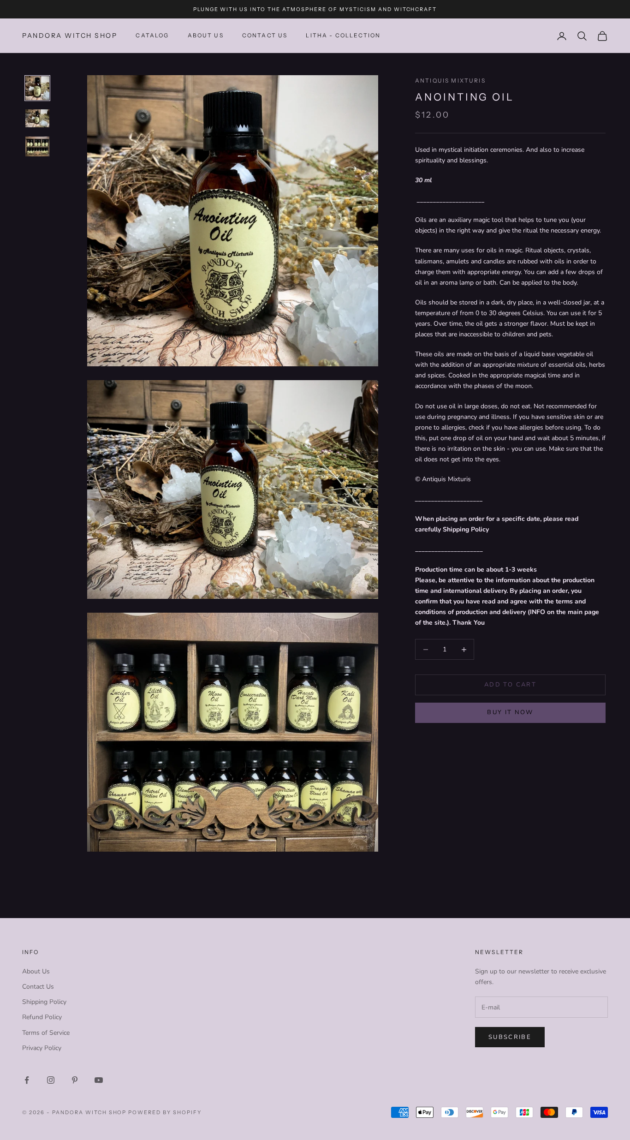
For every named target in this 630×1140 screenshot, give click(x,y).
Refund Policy (42, 1017)
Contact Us (38, 986)
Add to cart (510, 684)
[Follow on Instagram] (50, 1080)
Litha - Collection (343, 35)
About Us (206, 35)
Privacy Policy (41, 1048)
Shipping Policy (44, 1001)
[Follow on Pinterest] (74, 1080)
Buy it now (510, 712)
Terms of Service (46, 1032)
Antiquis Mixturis (450, 80)
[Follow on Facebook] (26, 1080)
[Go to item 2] (37, 118)
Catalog (152, 35)
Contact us (265, 35)
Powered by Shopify (165, 1112)
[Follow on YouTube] (98, 1080)
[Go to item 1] (37, 88)
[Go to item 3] (37, 146)
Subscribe (509, 1037)
